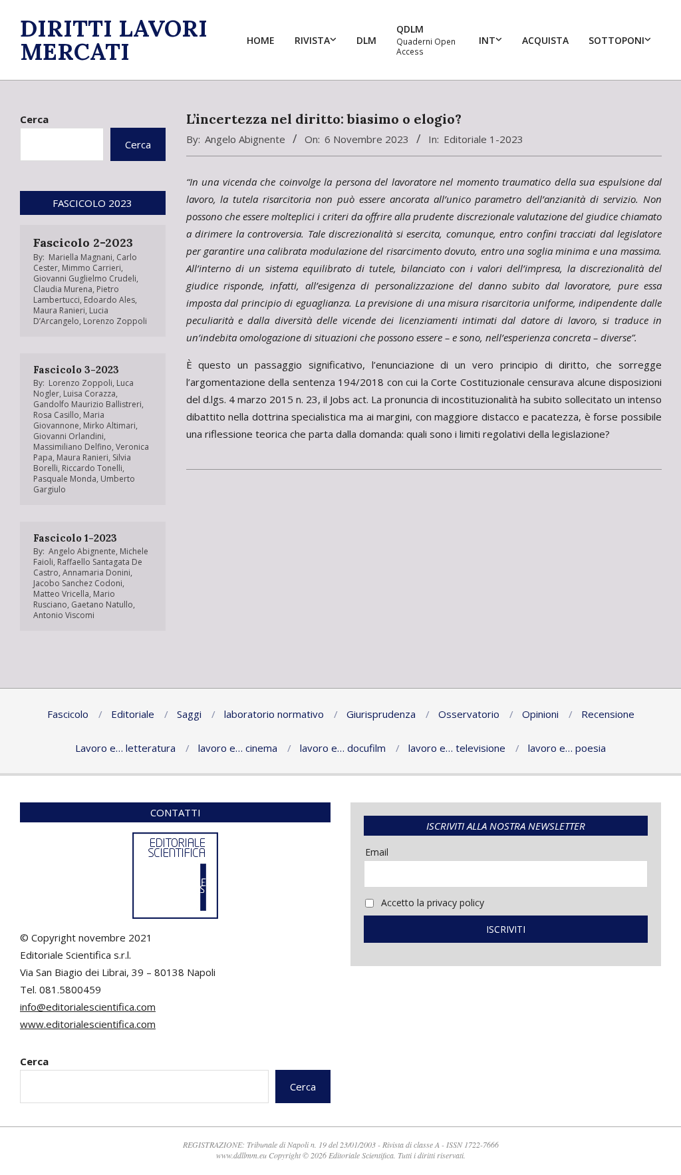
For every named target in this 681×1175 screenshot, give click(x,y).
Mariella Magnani (80, 257)
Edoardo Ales (109, 299)
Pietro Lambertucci (76, 294)
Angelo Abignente (245, 139)
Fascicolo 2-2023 (83, 242)
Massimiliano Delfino (72, 446)
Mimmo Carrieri (91, 267)
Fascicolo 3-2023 (76, 369)
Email (376, 852)
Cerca (34, 119)
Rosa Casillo (56, 414)
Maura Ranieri (59, 310)
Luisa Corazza (89, 393)
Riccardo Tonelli (92, 468)
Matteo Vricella (61, 593)
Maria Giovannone (68, 420)
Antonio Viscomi (63, 615)
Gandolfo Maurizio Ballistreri (87, 404)
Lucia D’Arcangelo (70, 316)
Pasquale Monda (64, 478)
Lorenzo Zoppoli (115, 321)
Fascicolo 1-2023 (75, 538)
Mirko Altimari (109, 425)
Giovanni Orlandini (68, 436)
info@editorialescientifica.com (88, 1006)
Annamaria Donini (96, 572)
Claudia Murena (62, 289)
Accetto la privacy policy (431, 902)
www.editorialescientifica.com (88, 1024)
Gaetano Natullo (102, 604)
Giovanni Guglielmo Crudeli (84, 278)
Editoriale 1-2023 (483, 139)
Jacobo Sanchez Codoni (77, 583)
